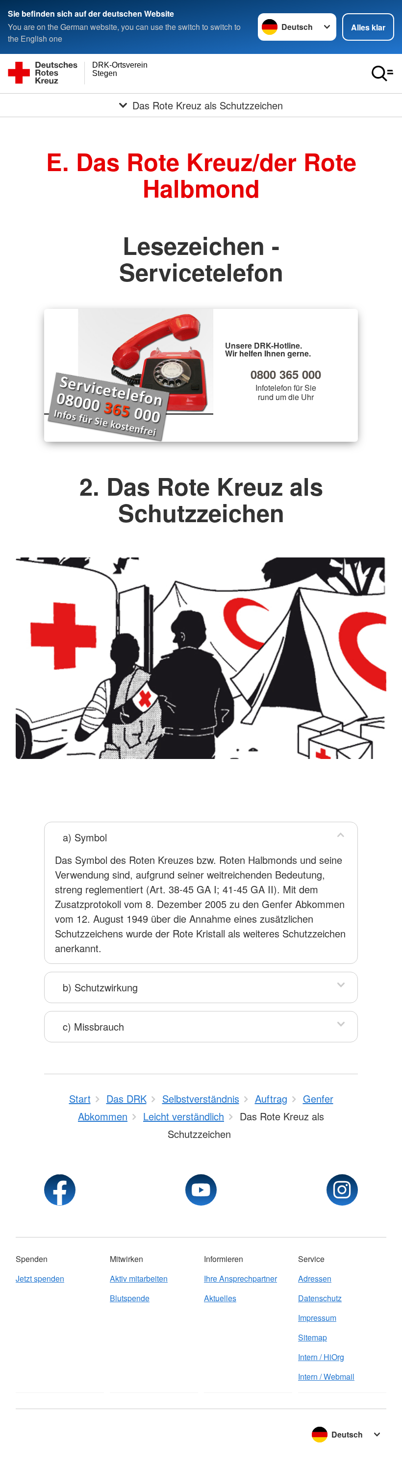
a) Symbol (85, 837)
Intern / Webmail (326, 1376)
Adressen (314, 1278)
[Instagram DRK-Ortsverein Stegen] (342, 1190)
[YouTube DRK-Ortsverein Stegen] (201, 1190)
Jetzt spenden (40, 1278)
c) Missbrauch (93, 1026)
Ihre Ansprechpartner (240, 1278)
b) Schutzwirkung (100, 987)
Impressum (317, 1317)
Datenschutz (320, 1298)
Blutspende (130, 1298)
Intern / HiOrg (321, 1357)
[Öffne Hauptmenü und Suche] (382, 73)
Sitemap (312, 1337)
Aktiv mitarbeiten (139, 1278)
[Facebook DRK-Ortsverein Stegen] (59, 1190)
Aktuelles (220, 1298)
